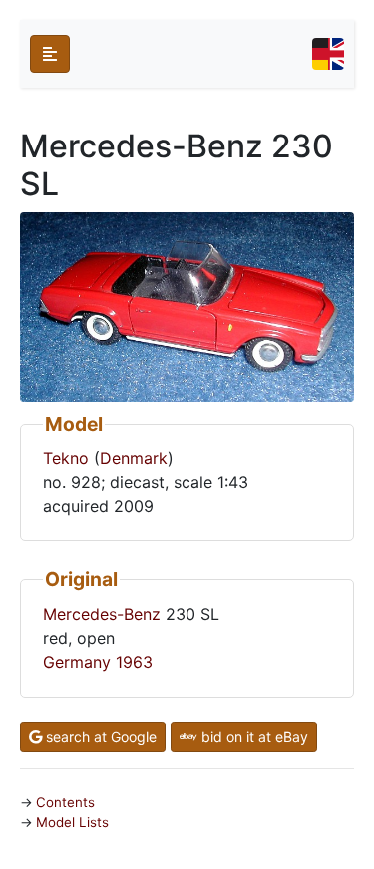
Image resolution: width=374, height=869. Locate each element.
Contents (65, 802)
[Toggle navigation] (328, 54)
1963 (134, 662)
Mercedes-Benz (102, 614)
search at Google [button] (99, 736)
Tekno (66, 458)
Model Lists (72, 822)
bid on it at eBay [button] (252, 736)
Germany (77, 662)
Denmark (134, 458)
